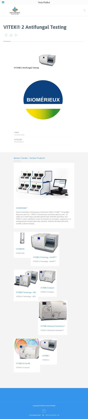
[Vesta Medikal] (46, 10)
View (44, 196)
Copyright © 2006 (38, 405)
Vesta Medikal (50, 405)
